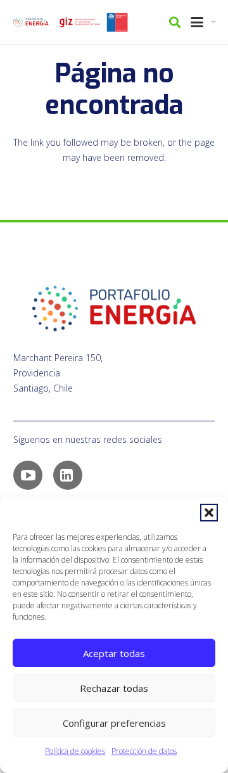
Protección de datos (144, 751)
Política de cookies (75, 751)
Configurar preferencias (114, 723)
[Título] (79, 22)
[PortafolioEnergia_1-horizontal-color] (31, 22)
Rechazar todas (114, 688)
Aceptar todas (114, 653)
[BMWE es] (214, 22)
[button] (209, 512)
